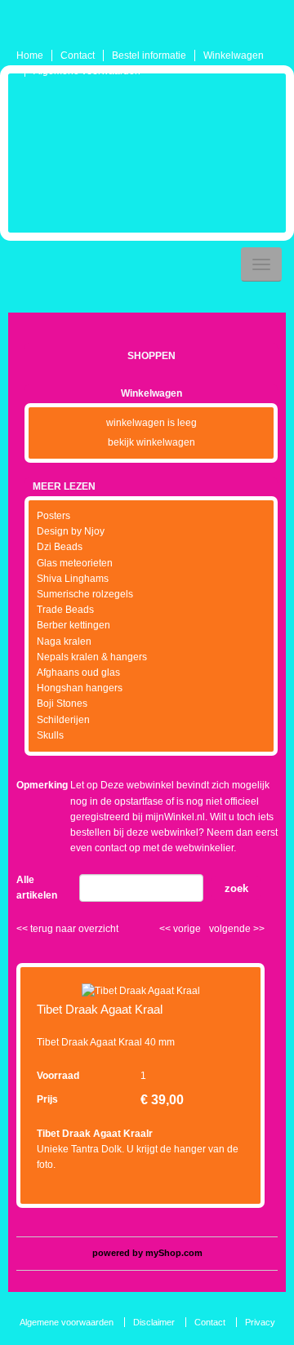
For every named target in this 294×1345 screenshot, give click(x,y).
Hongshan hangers (79, 688)
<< (166, 928)
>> (258, 928)
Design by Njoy (71, 531)
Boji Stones (62, 703)
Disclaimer (154, 1322)
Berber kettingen (73, 625)
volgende (237, 928)
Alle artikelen (36, 887)
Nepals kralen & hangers (92, 657)
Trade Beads (65, 609)
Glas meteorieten (75, 563)
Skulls (50, 735)
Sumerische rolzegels (85, 594)
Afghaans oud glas (78, 672)
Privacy (260, 1322)
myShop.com (174, 1253)
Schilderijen (63, 720)
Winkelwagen (233, 55)
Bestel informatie (149, 55)
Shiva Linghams (73, 578)
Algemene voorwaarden (86, 71)
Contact (77, 55)
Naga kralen (64, 641)
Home (29, 55)
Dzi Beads (59, 547)
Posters (53, 516)
